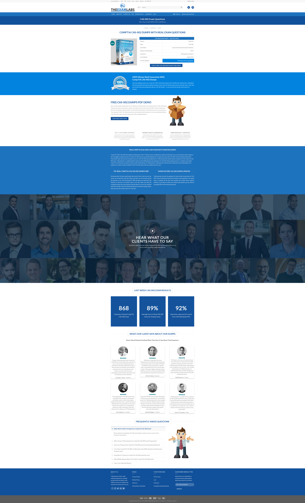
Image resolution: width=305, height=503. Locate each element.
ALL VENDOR (148, 1)
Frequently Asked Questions (161, 486)
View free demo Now (119, 118)
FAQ (133, 14)
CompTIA (153, 28)
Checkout (156, 483)
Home (113, 14)
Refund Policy (139, 14)
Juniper (137, 1)
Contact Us (126, 14)
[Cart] (192, 7)
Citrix (122, 1)
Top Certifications (115, 1)
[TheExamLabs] (123, 7)
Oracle (128, 1)
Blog (154, 14)
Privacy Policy (136, 476)
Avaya (132, 1)
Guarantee (148, 14)
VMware (142, 1)
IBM (125, 1)
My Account (157, 476)
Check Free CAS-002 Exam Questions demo (166, 65)
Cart (155, 480)
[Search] (181, 7)
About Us (119, 14)
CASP (159, 28)
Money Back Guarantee (138, 486)
